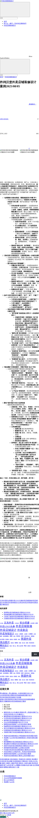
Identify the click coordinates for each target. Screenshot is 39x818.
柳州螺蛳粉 (6, 636)
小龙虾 (26, 634)
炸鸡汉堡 (26, 602)
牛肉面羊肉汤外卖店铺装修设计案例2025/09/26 (19, 749)
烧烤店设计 (27, 636)
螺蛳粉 (16, 642)
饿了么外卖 (20, 645)
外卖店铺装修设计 (10, 25)
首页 (5, 21)
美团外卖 (32, 602)
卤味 (36, 623)
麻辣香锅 (33, 645)
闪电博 (9, 815)
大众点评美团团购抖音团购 (13, 778)
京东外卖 (3, 600)
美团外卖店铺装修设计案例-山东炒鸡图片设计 (19, 755)
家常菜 (16, 633)
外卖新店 (6, 602)
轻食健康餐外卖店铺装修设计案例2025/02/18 (18, 614)
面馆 (27, 642)
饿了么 (14, 645)
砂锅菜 (15, 639)
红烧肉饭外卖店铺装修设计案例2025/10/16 (18, 730)
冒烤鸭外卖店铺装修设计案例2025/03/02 (17, 612)
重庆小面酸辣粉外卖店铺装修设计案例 (13, 701)
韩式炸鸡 (31, 642)
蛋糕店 (12, 642)
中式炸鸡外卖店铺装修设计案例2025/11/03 (18, 718)
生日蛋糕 (2, 639)
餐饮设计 (6, 604)
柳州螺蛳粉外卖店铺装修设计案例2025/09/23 (18, 742)
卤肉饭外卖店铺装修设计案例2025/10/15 (17, 720)
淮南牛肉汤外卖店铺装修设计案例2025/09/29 (18, 745)
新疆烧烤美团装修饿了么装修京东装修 (17, 747)
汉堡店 (20, 602)
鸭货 (25, 645)
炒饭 (14, 636)
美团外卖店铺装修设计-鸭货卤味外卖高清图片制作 (21, 736)
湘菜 (11, 636)
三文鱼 (1, 623)
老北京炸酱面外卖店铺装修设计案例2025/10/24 (19, 728)
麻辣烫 (29, 645)
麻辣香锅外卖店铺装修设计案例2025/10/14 (18, 716)
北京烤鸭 (32, 623)
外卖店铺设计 (8, 629)
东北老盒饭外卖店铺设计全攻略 (10, 697)
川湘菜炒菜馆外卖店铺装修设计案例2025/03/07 (19, 618)
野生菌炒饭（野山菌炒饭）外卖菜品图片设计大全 (16, 693)
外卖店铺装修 (27, 600)
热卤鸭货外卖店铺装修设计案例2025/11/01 (18, 726)
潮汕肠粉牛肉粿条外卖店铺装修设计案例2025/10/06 (21, 743)
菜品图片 (5, 642)
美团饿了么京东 (9, 782)
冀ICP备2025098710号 (7, 813)
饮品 (11, 645)
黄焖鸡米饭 (2, 647)
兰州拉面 (17, 623)
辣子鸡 (23, 642)
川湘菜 (30, 634)
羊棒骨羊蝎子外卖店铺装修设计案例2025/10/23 (19, 732)
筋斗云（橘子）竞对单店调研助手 (15, 23)
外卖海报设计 (13, 602)
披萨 (1, 636)
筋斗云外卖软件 (9, 780)
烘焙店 (18, 636)
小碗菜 (21, 634)
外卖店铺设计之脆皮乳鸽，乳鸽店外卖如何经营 (20, 751)
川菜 (35, 634)
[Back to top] (7, 817)
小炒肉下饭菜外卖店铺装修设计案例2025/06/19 (19, 616)
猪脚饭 (32, 636)
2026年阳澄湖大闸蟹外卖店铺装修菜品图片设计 (16, 695)
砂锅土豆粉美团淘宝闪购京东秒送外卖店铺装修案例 (17, 699)
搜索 (1, 651)
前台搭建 (9, 600)
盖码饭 (11, 639)
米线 (19, 639)
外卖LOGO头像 (17, 600)
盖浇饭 (7, 639)
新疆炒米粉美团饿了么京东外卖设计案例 (17, 724)
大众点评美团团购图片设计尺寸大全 (16, 722)
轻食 (20, 642)
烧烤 (22, 636)
